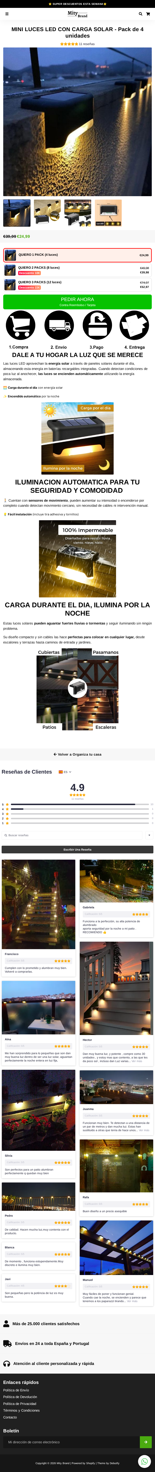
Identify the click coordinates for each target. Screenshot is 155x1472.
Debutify (114, 1463)
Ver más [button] (136, 1061)
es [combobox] (65, 772)
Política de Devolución (20, 1397)
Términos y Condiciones (21, 1410)
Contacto (10, 1417)
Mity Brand (63, 1463)
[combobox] (149, 835)
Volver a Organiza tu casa (79, 754)
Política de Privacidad (19, 1404)
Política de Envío (16, 1390)
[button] (77, 44)
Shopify (90, 1463)
